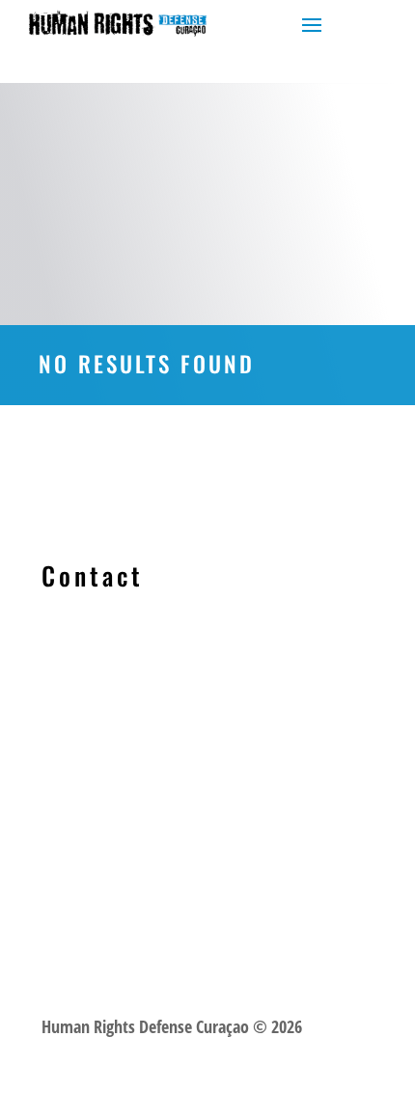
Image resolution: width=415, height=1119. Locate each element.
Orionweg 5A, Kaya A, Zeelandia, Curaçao (206, 765)
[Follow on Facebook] (57, 717)
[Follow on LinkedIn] (95, 717)
